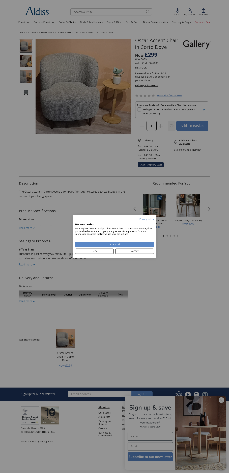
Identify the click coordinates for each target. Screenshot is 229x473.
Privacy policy (146, 219)
